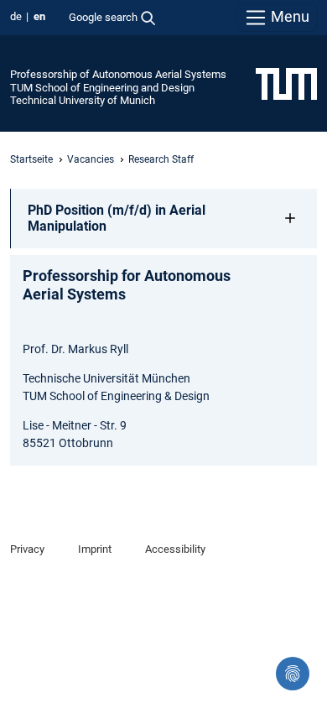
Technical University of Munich (82, 100)
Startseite (31, 159)
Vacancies (90, 159)
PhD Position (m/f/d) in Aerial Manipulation (116, 218)
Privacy (27, 549)
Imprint (95, 549)
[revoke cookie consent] (292, 673)
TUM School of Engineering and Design (102, 87)
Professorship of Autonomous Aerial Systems (118, 74)
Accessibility (175, 549)
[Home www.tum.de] (286, 83)
